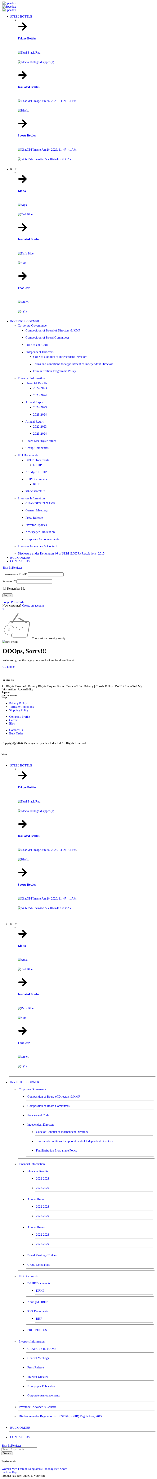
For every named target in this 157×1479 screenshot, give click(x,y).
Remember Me (15, 588)
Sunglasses (35, 1468)
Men (14, 1468)
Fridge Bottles (32, 38)
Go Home (8, 666)
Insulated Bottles (29, 87)
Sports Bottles (27, 135)
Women (6, 1468)
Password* (9, 581)
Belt (56, 1468)
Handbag (47, 1468)
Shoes (63, 1468)
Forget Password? (13, 602)
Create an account (33, 605)
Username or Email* (14, 574)
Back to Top (9, 1472)
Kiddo (22, 191)
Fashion (23, 1468)
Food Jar (24, 288)
